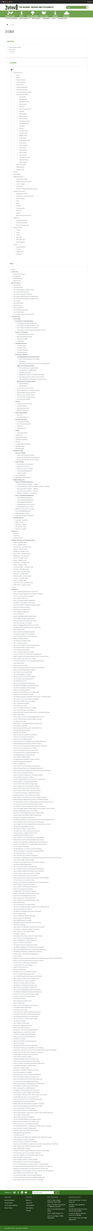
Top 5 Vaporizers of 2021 (20, 705)
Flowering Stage (19, 448)
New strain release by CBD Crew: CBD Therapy (26, 1121)
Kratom (18, 230)
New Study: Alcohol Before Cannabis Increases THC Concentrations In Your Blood (35, 1144)
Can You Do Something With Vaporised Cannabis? (27, 989)
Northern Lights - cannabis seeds (22, 576)
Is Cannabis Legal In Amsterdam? (22, 1007)
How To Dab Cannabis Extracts (21, 757)
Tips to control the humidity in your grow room (26, 1077)
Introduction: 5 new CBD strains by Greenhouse (26, 1090)
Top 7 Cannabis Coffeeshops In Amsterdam (25, 886)
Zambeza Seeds (23, 160)
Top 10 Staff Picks (18, 307)
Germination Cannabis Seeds (24, 321)
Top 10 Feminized (18, 287)
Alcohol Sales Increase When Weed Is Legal (25, 1173)
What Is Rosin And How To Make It (22, 1057)
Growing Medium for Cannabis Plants (28, 357)
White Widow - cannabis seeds (21, 585)
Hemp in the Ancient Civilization (25, 455)
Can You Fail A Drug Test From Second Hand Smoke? (27, 976)
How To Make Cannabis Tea (21, 612)
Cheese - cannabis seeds (20, 558)
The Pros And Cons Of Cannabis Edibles (24, 676)
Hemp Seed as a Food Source (25, 464)
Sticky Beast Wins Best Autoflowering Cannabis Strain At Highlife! (31, 878)
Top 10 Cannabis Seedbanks (21, 846)
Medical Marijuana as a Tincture (26, 504)
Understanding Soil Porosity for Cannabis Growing (27, 743)
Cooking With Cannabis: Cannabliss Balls (24, 1065)
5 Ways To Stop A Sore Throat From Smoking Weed (27, 654)
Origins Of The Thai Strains (20, 967)
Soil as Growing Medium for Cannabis (29, 359)
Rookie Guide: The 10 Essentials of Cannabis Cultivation (28, 1103)
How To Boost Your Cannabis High (22, 672)
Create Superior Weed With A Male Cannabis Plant (27, 815)
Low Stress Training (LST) (24, 424)
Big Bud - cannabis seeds (20, 549)
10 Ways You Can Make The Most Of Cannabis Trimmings (29, 862)
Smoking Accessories (19, 191)
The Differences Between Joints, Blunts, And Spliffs (27, 911)
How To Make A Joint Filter (20, 726)
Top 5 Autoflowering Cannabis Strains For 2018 (26, 900)
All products (29, 1208)
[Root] (12, 70)
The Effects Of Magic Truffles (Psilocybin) (24, 1034)
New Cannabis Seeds (15, 47)
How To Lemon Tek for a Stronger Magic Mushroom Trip (28, 717)
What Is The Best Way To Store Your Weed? (25, 875)
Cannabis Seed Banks (22, 94)
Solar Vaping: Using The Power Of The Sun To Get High (28, 1179)
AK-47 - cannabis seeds (19, 544)
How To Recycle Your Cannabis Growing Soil (25, 855)
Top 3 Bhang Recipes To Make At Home (24, 755)
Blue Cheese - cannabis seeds (21, 553)
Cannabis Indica (21, 348)
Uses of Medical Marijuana (22, 511)
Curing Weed (20, 341)
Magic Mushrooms (18, 177)
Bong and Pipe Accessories (23, 215)
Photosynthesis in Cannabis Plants (28, 368)
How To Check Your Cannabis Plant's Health (25, 1018)
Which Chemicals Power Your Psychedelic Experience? (28, 768)
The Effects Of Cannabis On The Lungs (24, 603)
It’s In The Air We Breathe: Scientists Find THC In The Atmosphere (31, 1164)
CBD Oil (15, 172)
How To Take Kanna (18, 714)
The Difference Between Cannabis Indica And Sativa (27, 951)
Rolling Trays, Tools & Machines (25, 196)
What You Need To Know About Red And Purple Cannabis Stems (31, 656)
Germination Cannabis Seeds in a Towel (28, 325)
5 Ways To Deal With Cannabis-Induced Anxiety (26, 893)
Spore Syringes (20, 184)
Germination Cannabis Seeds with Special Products (31, 330)
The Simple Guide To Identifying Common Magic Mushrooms (29, 741)
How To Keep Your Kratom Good (22, 1001)
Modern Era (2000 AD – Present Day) (27, 493)
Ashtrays (18, 210)
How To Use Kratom (18, 1043)
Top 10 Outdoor (17, 305)
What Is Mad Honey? (19, 902)
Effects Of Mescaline (19, 1003)
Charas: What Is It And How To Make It (23, 777)
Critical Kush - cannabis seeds (21, 562)
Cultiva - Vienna (19, 522)
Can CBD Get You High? (19, 721)
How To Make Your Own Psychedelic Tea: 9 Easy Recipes (28, 837)
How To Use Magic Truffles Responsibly (24, 600)
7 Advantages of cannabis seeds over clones (25, 1054)
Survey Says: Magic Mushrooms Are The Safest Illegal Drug (29, 949)
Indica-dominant (20, 80)
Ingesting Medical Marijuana (25, 502)
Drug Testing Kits (20, 247)
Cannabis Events (18, 518)
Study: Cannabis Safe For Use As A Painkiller (25, 1159)
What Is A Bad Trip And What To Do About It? (25, 735)
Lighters (18, 213)
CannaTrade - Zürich (21, 527)
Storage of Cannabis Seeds (24, 404)
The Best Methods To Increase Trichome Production (27, 849)
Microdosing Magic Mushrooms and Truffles (25, 811)
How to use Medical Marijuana (24, 495)
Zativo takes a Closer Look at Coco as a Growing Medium (34, 363)
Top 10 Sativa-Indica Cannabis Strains (23, 314)
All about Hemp (18, 450)
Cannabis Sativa (21, 345)
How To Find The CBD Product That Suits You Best (26, 790)
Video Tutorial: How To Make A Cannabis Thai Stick (27, 1146)
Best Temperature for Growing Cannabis (28, 390)
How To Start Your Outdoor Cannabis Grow (25, 866)
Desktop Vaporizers (21, 222)
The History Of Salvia (19, 934)
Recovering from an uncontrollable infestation (26, 1124)
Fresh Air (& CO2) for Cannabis (25, 388)
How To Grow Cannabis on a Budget (23, 710)
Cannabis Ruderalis (22, 350)
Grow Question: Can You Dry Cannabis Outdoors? (27, 1153)
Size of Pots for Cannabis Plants (26, 397)
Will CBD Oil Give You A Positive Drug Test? (25, 972)
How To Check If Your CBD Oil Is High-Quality (25, 784)
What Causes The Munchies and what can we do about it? (29, 927)
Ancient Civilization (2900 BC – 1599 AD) (27, 484)
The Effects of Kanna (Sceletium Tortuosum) (25, 1045)
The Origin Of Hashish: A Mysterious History (25, 945)
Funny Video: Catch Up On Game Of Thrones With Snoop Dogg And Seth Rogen (35, 1050)
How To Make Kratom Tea (20, 598)
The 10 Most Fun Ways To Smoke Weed (24, 828)
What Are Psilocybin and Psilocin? (22, 909)
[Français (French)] (5, 1)
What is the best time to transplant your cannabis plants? (29, 1083)
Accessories (19, 186)
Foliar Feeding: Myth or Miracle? (22, 1148)
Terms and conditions (19, 274)
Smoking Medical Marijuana (24, 497)
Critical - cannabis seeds (20, 560)
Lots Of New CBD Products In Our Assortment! (25, 1016)
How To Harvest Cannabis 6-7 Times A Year (25, 987)
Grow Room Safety (22, 433)
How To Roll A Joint (18, 614)
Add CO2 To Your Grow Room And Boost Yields (26, 994)
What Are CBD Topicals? (19, 732)
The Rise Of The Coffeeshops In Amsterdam (25, 963)
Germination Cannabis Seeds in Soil (27, 323)
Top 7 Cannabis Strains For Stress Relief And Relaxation (28, 869)
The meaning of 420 (18, 1135)
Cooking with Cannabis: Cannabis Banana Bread (26, 1014)
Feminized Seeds (21, 164)
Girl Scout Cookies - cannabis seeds (23, 567)
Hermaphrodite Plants (23, 408)
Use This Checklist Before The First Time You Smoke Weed (29, 779)
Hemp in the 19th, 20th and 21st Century (28, 459)
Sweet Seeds (23, 155)
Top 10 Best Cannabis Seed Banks (22, 294)
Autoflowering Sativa (22, 89)
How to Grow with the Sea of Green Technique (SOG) (27, 1079)
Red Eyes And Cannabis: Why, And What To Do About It (28, 1052)
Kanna (18, 235)
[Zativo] (11, 5)
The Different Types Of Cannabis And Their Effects (27, 922)
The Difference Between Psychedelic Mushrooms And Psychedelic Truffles (33, 819)
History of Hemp (20, 453)
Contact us (89, 2)
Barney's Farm (23, 99)
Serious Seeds (23, 145)
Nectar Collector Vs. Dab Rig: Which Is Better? (25, 781)
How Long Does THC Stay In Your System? (24, 658)
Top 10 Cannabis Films (19, 913)
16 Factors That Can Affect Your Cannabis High (26, 692)
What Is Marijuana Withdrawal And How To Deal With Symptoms (30, 799)
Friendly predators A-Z (23, 417)
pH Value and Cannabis (23, 399)
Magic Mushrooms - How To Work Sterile (24, 1032)
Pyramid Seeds (23, 133)
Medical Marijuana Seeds (22, 513)
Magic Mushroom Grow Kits (23, 181)
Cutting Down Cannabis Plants (25, 334)
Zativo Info (16, 535)
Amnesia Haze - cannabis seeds (22, 547)
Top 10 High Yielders (19, 312)
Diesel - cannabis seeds (20, 564)
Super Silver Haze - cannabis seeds (23, 582)
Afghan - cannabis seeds (20, 542)
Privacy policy (17, 276)
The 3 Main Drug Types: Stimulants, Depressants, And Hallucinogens (32, 696)
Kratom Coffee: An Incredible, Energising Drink (26, 954)
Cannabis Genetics (21, 343)
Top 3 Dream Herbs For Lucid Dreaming (24, 904)
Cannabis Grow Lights (25, 372)
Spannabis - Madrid (20, 529)
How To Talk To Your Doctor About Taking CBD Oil (26, 766)
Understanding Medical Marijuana (22, 761)
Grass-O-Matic (23, 118)
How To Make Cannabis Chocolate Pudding (25, 1110)
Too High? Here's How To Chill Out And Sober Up (26, 831)
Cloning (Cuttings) (22, 406)
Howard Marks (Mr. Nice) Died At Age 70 (24, 1101)
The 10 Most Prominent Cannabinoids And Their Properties (29, 806)
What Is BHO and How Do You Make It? (23, 1117)
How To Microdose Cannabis (21, 703)
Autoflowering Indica (22, 87)
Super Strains (23, 152)
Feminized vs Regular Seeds (21, 1068)
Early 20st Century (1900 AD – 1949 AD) (27, 489)
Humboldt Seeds (23, 123)
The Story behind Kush (19, 969)
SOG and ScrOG (21, 428)
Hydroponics (22, 361)
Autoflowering (20, 167)
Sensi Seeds (22, 143)
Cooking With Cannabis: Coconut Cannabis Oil (26, 1097)
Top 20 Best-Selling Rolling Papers (22, 864)
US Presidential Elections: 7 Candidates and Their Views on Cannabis (32, 1126)
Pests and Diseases (21, 413)
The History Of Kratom (19, 1021)
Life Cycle (17, 442)
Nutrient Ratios (23, 386)
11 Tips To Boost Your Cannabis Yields (23, 880)
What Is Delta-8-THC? (19, 629)
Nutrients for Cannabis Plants (26, 381)
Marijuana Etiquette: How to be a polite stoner (26, 1059)
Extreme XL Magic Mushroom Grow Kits (27, 189)
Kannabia (22, 126)
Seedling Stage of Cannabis (23, 444)
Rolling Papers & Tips (22, 193)
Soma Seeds (22, 148)
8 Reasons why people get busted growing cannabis (27, 1106)
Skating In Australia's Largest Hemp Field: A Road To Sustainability (31, 1150)
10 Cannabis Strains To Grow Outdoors (24, 634)
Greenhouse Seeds (24, 121)
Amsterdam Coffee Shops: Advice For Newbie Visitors (28, 936)
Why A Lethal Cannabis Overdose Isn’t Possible (26, 978)
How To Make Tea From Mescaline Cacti (24, 898)
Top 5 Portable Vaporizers (20, 310)
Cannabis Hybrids (22, 352)
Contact (14, 587)
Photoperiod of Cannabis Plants (28, 370)
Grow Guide (17, 319)
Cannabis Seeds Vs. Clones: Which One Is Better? (26, 795)
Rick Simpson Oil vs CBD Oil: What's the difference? (27, 1074)
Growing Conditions (21, 354)
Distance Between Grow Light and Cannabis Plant (32, 379)
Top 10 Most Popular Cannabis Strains (23, 647)
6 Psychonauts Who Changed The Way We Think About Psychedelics (32, 770)
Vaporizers (16, 218)
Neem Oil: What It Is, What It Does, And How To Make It (28, 775)
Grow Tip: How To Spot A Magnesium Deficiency (26, 1092)
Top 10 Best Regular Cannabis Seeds (23, 290)
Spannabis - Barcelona (21, 520)
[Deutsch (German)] (7, 1)
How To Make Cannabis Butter (21, 1115)
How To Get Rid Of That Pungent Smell (23, 974)
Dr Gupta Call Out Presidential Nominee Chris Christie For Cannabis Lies (33, 1166)
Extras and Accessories (22, 225)
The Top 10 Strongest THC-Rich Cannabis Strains (26, 645)
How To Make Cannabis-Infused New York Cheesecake (28, 871)
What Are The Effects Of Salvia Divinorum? (25, 1041)
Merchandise (17, 174)
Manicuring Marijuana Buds (24, 336)
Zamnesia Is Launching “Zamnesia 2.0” (24, 817)
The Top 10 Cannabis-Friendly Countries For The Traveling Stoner (31, 907)
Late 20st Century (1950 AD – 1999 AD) (27, 491)
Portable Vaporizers (21, 220)
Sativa (18, 77)
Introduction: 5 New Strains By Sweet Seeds (25, 985)
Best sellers (12, 49)
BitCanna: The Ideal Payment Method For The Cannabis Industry (30, 882)
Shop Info (15, 531)
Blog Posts (15, 589)
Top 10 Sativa (17, 285)
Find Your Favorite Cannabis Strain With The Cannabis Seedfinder (31, 712)
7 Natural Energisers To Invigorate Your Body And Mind (28, 851)
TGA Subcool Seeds (24, 157)
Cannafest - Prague (20, 524)
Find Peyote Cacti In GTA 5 (20, 1010)
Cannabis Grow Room (21, 439)
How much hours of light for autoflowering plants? (27, 1012)
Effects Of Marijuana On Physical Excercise (25, 940)
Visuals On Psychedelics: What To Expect (24, 688)
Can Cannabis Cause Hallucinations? (23, 679)
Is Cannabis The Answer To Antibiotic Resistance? (27, 793)
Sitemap (28, 1210)
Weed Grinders (20, 198)
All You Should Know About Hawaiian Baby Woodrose (28, 804)
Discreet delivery (18, 278)
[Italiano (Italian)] (9, 1)
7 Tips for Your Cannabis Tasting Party (23, 737)
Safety (17, 430)
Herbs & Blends (20, 242)
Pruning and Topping (23, 421)
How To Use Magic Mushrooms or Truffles (24, 708)
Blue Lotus (19, 237)
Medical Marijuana (19, 480)
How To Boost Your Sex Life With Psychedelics (26, 699)
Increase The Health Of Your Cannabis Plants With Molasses (30, 844)
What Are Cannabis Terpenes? (21, 607)
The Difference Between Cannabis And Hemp (25, 685)
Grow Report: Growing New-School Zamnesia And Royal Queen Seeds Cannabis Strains (37, 857)
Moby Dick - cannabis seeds (21, 573)
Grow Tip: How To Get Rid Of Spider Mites (24, 1128)
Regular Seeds (20, 169)
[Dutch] (11, 1)
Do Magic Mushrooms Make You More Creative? (26, 759)
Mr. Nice (21, 128)
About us (15, 533)
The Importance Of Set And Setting (22, 965)
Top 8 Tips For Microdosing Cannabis (23, 694)
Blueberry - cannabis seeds (21, 551)
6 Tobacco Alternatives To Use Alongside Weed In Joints (28, 661)
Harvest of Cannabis (21, 332)
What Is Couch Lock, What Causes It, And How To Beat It (28, 960)
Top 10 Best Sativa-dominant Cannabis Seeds (26, 298)
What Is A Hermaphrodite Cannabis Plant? (24, 616)
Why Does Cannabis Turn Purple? (22, 623)
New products (30, 1205)
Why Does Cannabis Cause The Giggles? (24, 701)
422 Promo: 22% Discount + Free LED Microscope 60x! (27, 1099)
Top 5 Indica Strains (18, 663)
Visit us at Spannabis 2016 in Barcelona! (24, 1108)
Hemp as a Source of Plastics (25, 468)
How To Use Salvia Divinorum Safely (23, 596)
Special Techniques (21, 419)
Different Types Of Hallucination (22, 918)
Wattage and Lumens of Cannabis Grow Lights (31, 374)
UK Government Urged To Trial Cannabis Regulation (27, 1175)
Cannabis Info (16, 316)
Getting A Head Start (20, 437)
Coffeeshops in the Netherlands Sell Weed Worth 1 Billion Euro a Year (32, 1137)
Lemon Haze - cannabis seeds (21, 571)
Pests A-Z (19, 415)
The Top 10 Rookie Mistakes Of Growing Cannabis (27, 1119)
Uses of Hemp (19, 462)
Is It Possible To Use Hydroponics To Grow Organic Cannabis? (30, 797)
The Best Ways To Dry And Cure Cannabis (24, 891)
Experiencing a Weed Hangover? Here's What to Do (27, 728)
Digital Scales (20, 251)
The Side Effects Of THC (19, 681)
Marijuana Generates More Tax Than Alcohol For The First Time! (30, 1168)
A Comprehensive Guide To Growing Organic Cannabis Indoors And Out (33, 802)
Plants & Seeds (17, 227)
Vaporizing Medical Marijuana (25, 500)
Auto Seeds (22, 97)
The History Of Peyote (19, 998)
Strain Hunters (23, 150)
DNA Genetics (23, 114)
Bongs (18, 203)
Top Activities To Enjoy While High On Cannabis (26, 929)
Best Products (16, 283)
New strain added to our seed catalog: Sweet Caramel (28, 1155)
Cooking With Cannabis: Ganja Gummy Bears (25, 1086)
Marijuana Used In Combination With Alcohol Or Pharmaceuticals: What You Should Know (37, 958)
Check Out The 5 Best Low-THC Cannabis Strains (26, 788)
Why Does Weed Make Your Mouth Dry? (24, 683)
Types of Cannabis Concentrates (22, 942)
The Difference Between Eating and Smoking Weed (27, 992)
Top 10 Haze (16, 301)
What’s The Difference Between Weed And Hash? (27, 605)
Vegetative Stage (20, 446)
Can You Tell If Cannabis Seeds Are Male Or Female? (27, 719)
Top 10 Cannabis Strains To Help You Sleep (25, 636)
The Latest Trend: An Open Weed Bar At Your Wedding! (28, 1048)
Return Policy (17, 281)
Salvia (18, 232)
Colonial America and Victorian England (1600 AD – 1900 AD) (33, 486)
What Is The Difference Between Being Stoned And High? (29, 667)
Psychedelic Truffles (21, 179)
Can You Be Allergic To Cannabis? (22, 674)
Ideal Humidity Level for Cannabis (26, 392)
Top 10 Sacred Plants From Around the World (25, 750)
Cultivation (19, 254)
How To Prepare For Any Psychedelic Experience (26, 786)
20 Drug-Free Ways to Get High (21, 730)
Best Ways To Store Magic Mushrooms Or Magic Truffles (28, 813)
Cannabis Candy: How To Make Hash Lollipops (26, 1130)
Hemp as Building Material (24, 471)
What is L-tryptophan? (19, 764)
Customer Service (18, 538)
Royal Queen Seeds (24, 140)
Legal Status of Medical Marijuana (24, 515)
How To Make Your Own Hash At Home (24, 884)
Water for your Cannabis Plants (25, 395)
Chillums (18, 206)
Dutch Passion (23, 116)
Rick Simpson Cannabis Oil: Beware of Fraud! (25, 1070)
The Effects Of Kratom (19, 1039)
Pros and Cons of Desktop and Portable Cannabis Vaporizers (30, 746)
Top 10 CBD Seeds (18, 303)
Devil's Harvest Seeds (25, 109)
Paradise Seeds (23, 131)
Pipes (17, 201)
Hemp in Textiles (21, 473)
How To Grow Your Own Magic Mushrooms (25, 938)
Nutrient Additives (24, 383)
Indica (18, 75)
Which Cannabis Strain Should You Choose (25, 620)
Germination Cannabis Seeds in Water (27, 327)
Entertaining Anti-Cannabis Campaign (23, 1139)
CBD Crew (22, 106)
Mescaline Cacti (20, 239)
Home (13, 269)
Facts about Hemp (20, 475)
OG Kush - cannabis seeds (20, 578)
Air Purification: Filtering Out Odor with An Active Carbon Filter (30, 1094)
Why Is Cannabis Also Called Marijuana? (24, 1088)
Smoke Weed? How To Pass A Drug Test (24, 980)
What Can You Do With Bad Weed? (22, 739)
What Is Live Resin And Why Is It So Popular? (25, 1141)
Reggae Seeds (23, 135)
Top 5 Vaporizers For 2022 (20, 665)
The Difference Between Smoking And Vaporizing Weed (28, 947)
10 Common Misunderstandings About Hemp (25, 1081)
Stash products (20, 208)
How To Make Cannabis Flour (21, 1023)
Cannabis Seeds (18, 72)
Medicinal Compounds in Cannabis (24, 509)
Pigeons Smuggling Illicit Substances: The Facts (26, 625)
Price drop (12, 52)
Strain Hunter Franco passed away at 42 (24, 1036)
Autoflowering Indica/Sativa (24, 92)
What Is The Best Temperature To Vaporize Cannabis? (28, 594)
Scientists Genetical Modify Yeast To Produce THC (27, 627)
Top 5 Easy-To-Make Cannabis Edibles (23, 860)
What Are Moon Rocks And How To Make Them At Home (28, 840)
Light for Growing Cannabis (25, 366)
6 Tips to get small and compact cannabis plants (26, 1061)
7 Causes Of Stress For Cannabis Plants (24, 996)
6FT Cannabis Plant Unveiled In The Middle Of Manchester (29, 1177)
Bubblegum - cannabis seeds (21, 556)
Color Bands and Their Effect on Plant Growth (31, 377)
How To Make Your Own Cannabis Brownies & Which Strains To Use (31, 824)
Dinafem (21, 111)
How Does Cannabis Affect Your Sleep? (24, 983)
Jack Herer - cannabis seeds (21, 569)
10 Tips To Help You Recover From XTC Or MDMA (26, 873)
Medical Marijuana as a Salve (25, 506)
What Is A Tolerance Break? (20, 638)
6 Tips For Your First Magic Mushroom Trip (24, 895)
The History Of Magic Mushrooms (22, 1025)
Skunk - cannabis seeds (20, 580)
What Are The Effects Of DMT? (21, 690)
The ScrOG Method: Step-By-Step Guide (24, 916)
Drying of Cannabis (22, 339)
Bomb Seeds (22, 104)
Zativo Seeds (22, 162)
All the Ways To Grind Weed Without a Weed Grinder (27, 723)
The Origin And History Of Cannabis (23, 853)
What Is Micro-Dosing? (19, 925)
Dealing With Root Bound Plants (22, 1133)
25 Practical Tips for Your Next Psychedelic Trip (26, 752)
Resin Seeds (22, 138)
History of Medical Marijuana (24, 482)
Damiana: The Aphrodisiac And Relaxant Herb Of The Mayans (30, 842)
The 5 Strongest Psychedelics (21, 650)
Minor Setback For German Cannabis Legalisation (27, 1162)
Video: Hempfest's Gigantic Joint (22, 1157)
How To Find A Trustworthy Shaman (23, 772)
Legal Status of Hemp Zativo (23, 477)
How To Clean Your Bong (20, 643)
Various (15, 244)
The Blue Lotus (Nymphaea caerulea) (23, 826)
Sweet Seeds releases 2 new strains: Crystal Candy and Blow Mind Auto (33, 1112)
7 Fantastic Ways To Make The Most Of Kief (25, 833)
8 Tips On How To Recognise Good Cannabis (25, 1005)
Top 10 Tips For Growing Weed (21, 609)
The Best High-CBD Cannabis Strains (23, 835)
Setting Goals (19, 435)
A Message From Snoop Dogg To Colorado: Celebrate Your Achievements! (33, 1171)
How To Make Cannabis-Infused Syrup (24, 618)
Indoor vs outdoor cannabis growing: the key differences (29, 1063)
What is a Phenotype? (23, 410)
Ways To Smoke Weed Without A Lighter (24, 670)
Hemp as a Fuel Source (23, 466)
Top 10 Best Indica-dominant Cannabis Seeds (25, 296)
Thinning (19, 426)
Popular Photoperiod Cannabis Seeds (23, 540)
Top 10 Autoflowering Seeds (21, 292)
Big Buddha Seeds (24, 101)
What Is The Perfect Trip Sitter (21, 1027)
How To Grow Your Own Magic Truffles (23, 931)
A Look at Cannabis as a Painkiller (22, 1072)
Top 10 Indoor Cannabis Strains (22, 641)
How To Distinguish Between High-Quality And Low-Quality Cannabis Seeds (34, 808)
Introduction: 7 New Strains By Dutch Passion (25, 1030)
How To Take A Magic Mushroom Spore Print (25, 591)
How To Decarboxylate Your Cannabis (23, 652)
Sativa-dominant (20, 82)
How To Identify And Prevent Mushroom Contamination (28, 822)
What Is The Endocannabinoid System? (24, 632)
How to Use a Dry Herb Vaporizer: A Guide (25, 748)
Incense (18, 249)
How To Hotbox (17, 956)
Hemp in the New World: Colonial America (28, 457)
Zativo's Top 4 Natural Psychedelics (23, 889)
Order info (15, 272)
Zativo (12, 1228)
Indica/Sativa (20, 85)
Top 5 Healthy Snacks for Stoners (22, 920)
